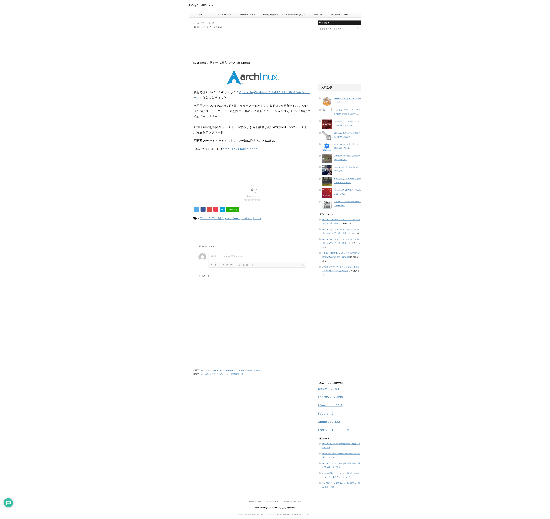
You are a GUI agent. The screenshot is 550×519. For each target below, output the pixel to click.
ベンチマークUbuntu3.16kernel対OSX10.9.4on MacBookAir (231, 370)
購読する (325, 22)
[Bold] (211, 265)
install (246, 218)
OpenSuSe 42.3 (329, 421)
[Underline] (219, 265)
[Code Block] (239, 265)
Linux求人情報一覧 (270, 14)
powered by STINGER (301, 514)
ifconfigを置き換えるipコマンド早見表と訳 (222, 374)
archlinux (232, 218)
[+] (251, 265)
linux (257, 218)
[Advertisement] (245, 49)
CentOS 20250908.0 (332, 397)
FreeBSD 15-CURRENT (334, 430)
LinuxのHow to (224, 14)
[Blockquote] (235, 265)
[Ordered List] (227, 265)
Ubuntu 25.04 (328, 389)
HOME (251, 501)
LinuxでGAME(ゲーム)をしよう (293, 15)
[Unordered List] (231, 265)
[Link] (243, 265)
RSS (259, 501)
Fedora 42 (325, 413)
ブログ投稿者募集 (271, 501)
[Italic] (215, 265)
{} (247, 265)
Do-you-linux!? (201, 5)
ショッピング (317, 14)
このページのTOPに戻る (291, 501)
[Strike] (223, 265)
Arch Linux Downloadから (242, 149)
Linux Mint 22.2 (330, 405)
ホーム (201, 14)
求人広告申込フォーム (339, 14)
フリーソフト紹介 (212, 218)
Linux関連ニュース (247, 14)
